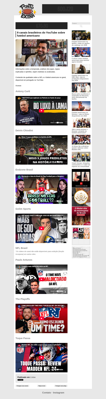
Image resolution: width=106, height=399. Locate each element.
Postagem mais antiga (61, 385)
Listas (33, 377)
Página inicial (41, 385)
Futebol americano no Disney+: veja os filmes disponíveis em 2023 (80, 114)
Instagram (58, 392)
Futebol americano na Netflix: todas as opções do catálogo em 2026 (81, 43)
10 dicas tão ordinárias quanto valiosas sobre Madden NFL (80, 147)
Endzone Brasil (24, 169)
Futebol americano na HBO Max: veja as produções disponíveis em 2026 (80, 78)
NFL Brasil (21, 248)
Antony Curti (23, 91)
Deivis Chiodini (24, 130)
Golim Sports (23, 209)
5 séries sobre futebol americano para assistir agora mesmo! (80, 60)
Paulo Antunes (24, 259)
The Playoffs (23, 299)
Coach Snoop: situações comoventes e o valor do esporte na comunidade (81, 164)
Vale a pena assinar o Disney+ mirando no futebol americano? (80, 131)
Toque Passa (23, 338)
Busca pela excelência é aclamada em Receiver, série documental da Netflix (81, 96)
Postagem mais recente (22, 385)
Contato (46, 392)
